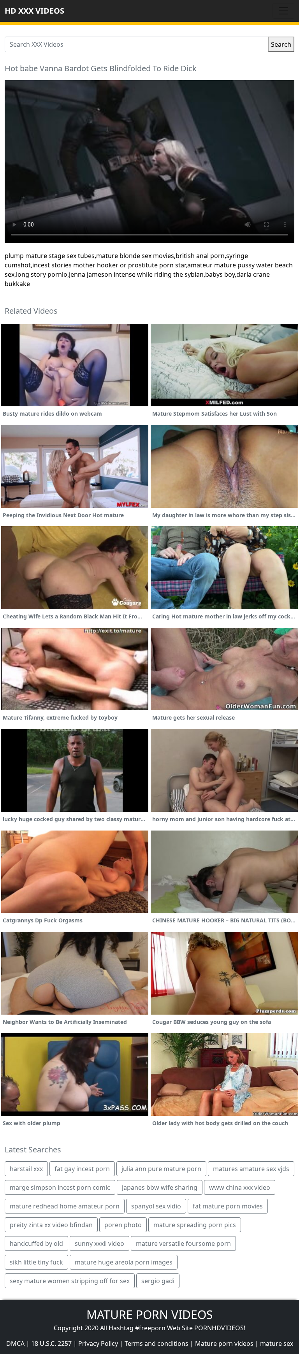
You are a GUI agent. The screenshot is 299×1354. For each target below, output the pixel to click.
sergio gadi (157, 1281)
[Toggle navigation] (283, 11)
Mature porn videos (224, 1343)
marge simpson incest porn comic (60, 1187)
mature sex (276, 1343)
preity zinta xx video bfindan (51, 1225)
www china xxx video (239, 1187)
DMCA (15, 1343)
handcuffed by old (36, 1243)
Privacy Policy (98, 1343)
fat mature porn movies (228, 1206)
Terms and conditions (156, 1343)
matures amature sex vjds (251, 1168)
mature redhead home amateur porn (65, 1206)
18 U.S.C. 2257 (51, 1343)
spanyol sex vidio (156, 1206)
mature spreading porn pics (194, 1225)
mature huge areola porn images (123, 1262)
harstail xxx (26, 1168)
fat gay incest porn (82, 1168)
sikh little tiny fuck (36, 1262)
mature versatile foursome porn (183, 1243)
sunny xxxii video (99, 1243)
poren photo (123, 1225)
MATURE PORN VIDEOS (149, 1314)
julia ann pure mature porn (161, 1168)
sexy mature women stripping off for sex (70, 1281)
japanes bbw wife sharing (159, 1187)
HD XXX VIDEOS (34, 10)
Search (281, 44)
